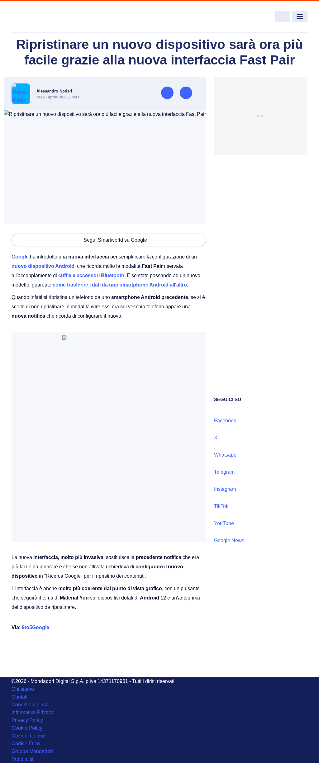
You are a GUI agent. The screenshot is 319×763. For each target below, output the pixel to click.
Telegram (224, 472)
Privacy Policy (27, 720)
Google (20, 256)
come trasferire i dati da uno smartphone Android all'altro (120, 284)
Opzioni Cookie (29, 735)
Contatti (20, 696)
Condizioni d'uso (30, 704)
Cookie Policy (27, 728)
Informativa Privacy (33, 712)
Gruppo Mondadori (32, 751)
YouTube (224, 523)
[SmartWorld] (42, 17)
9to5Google (35, 627)
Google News (229, 540)
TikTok (221, 506)
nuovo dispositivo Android (43, 266)
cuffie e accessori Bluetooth (91, 275)
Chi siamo (23, 689)
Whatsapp (225, 454)
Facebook (225, 420)
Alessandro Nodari (54, 91)
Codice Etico (26, 743)
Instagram (225, 489)
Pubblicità (23, 759)
